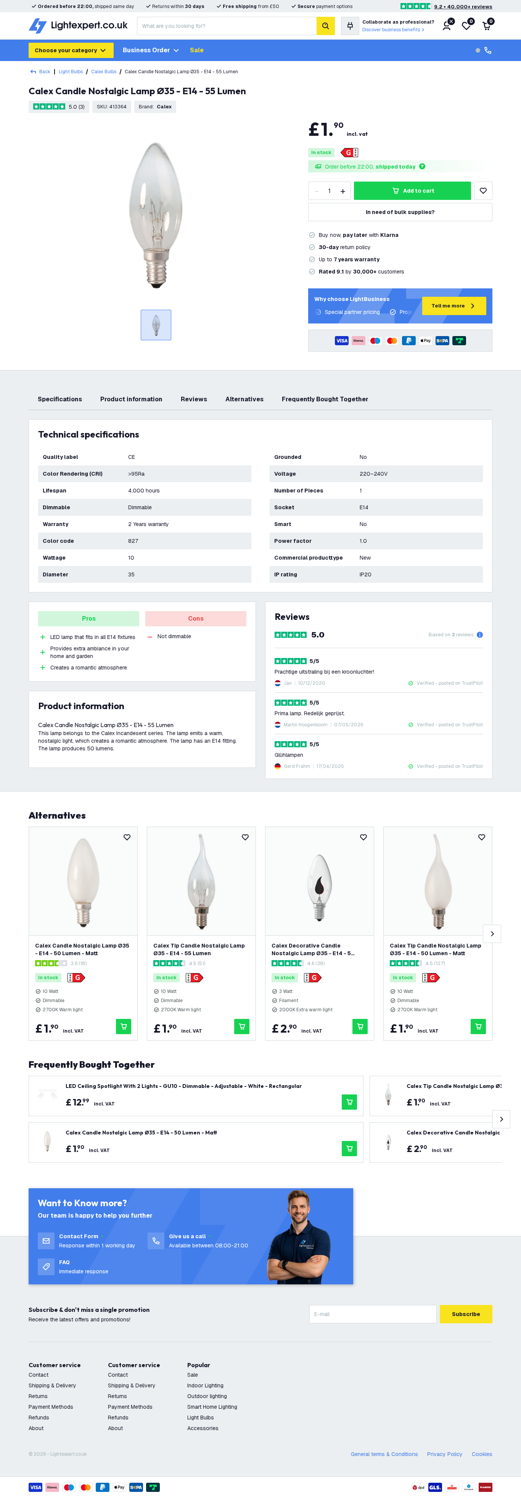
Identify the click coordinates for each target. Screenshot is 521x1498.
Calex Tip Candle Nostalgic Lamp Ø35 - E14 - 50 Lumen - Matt (435, 949)
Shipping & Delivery (52, 1385)
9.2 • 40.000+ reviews (463, 6)
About (36, 1428)
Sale (197, 50)
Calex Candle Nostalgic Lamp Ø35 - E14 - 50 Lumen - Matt (82, 949)
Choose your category (66, 50)
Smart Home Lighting (212, 1406)
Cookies (482, 1454)
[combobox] (227, 26)
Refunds (39, 1417)
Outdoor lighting (207, 1396)
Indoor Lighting (205, 1385)
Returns (38, 1396)
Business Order (146, 50)
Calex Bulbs (103, 72)
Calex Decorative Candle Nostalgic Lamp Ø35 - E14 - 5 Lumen (311, 949)
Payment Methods (51, 1406)
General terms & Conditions (384, 1454)
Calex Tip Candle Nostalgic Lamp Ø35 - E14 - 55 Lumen (199, 949)
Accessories (203, 1428)
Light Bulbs (71, 72)
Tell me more (448, 305)
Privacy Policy (445, 1454)
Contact (38, 1374)
